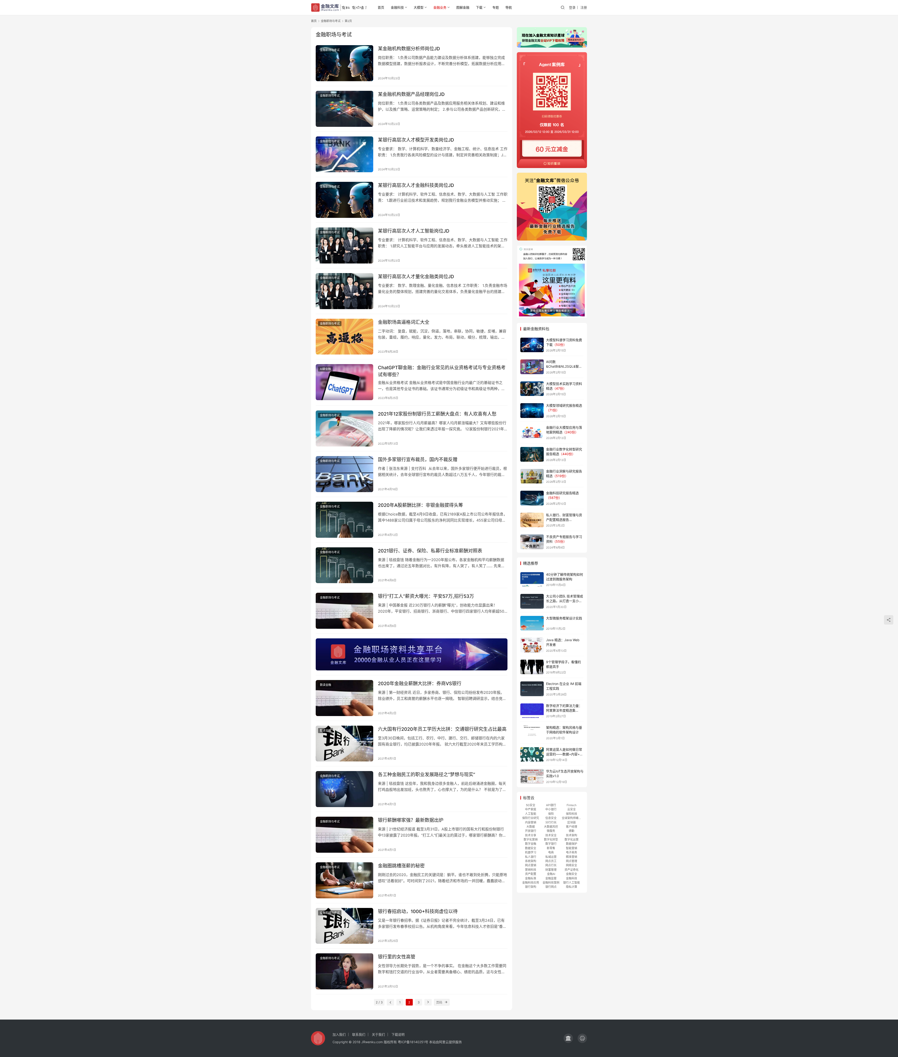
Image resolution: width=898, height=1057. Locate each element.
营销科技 (530, 869)
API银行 (551, 805)
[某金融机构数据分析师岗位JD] (344, 63)
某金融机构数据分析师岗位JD (409, 48)
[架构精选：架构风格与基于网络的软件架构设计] (532, 732)
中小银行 (551, 809)
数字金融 (530, 843)
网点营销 (530, 865)
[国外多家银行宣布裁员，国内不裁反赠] (344, 474)
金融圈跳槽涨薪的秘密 (401, 866)
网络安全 (571, 865)
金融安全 (571, 874)
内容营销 (530, 822)
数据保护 (571, 843)
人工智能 (530, 814)
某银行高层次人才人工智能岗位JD (413, 231)
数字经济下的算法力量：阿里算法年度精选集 (564, 710)
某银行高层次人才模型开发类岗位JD (416, 140)
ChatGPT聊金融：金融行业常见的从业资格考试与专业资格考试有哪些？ (442, 371)
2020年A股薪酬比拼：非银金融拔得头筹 (420, 505)
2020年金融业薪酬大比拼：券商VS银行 (419, 683)
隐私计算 (571, 887)
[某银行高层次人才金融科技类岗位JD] (344, 200)
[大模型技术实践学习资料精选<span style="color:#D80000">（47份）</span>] (532, 388)
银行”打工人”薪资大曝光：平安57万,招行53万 (426, 596)
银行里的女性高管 (396, 957)
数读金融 (325, 685)
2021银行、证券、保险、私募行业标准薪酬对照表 (430, 551)
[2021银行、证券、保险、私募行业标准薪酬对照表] (344, 565)
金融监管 (551, 878)
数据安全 (530, 848)
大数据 (530, 826)
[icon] (568, 1038)
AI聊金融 (325, 369)
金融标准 (530, 878)
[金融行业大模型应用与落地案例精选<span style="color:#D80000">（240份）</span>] (532, 432)
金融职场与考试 (330, 50)
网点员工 (551, 861)
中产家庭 (530, 809)
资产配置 (530, 874)
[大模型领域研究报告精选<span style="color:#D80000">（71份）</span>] (532, 410)
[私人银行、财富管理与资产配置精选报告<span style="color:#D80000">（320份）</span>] (532, 520)
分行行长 (551, 822)
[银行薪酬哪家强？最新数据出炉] (344, 835)
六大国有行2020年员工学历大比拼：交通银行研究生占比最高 (442, 729)
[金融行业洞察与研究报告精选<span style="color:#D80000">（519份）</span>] (532, 476)
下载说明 (398, 1034)
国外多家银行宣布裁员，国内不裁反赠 (417, 459)
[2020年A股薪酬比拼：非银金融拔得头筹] (344, 520)
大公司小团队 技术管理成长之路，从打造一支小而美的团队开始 (564, 600)
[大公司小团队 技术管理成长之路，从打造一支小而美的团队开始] (532, 601)
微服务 (551, 831)
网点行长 (551, 865)
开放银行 (530, 831)
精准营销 (571, 857)
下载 (479, 7)
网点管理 (571, 861)
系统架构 (530, 861)
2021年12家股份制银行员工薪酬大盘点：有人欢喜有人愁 (437, 414)
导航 (508, 7)
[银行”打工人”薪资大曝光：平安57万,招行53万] (344, 611)
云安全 (571, 809)
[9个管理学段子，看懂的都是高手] (532, 667)
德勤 (571, 831)
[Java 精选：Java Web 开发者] (532, 645)
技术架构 (571, 835)
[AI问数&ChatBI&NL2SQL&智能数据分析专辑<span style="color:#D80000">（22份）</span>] (532, 366)
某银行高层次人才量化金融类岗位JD (416, 276)
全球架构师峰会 (571, 818)
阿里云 (444, 1042)
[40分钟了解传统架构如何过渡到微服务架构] (532, 579)
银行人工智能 (571, 882)
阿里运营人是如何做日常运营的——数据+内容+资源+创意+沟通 (564, 754)
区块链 (571, 822)
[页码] (446, 1002)
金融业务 (439, 7)
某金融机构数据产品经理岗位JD (411, 94)
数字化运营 (572, 839)
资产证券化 (572, 869)
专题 (495, 7)
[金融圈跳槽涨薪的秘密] (344, 880)
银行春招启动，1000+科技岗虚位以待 (418, 911)
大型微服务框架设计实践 (564, 618)
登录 (572, 7)
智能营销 (571, 848)
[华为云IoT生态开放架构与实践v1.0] (532, 776)
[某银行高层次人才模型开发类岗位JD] (344, 154)
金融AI (551, 874)
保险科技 (571, 814)
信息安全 (551, 818)
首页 (381, 7)
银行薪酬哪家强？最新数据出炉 (410, 820)
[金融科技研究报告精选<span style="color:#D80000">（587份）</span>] (532, 498)
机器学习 (530, 852)
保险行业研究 (530, 818)
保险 (551, 814)
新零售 (551, 848)
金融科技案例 (551, 882)
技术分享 (530, 835)
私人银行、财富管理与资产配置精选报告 (564, 519)
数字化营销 (531, 839)
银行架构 (530, 887)
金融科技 (397, 7)
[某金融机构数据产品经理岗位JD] (344, 109)
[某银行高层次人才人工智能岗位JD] (344, 245)
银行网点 (551, 887)
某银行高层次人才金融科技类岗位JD (416, 185)
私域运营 (551, 857)
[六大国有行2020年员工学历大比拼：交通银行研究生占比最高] (344, 744)
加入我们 (339, 1034)
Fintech (571, 805)
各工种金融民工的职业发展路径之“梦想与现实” (426, 774)
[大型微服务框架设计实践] (532, 623)
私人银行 (530, 857)
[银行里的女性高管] (344, 971)
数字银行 (551, 843)
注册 (583, 7)
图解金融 (462, 7)
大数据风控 (551, 826)
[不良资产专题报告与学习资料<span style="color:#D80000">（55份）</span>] (532, 541)
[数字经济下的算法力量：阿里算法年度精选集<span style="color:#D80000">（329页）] (532, 710)
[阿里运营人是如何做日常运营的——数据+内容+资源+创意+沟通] (532, 754)
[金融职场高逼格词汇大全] (344, 337)
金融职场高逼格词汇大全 (403, 322)
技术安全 (551, 835)
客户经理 (571, 826)
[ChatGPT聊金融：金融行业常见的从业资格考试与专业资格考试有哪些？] (344, 382)
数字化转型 (551, 839)
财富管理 (551, 869)
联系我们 (358, 1034)
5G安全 (530, 805)
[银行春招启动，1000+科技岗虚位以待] (344, 926)
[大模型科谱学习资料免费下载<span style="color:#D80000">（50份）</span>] (532, 345)
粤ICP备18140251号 (413, 1042)
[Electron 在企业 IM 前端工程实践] (532, 688)
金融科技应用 (530, 882)
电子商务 (571, 852)
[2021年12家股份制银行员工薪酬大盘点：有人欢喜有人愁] (344, 428)
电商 (551, 852)
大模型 (419, 7)
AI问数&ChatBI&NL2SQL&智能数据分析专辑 (564, 366)
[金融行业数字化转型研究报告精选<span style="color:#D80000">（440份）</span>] (532, 454)
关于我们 (378, 1034)
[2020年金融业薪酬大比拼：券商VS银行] (344, 698)
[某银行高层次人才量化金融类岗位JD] (344, 291)
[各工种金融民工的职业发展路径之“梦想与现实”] (344, 789)
